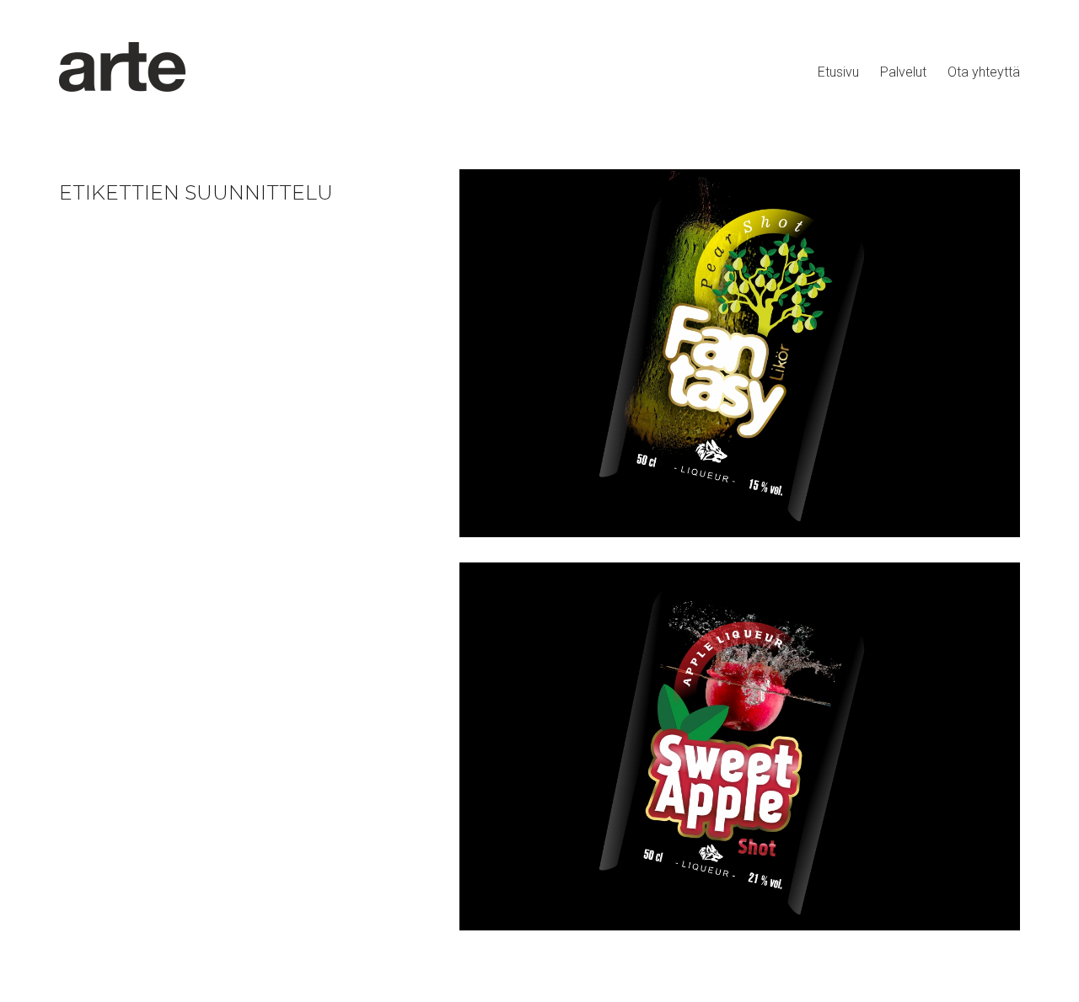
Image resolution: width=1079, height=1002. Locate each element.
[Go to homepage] (122, 72)
